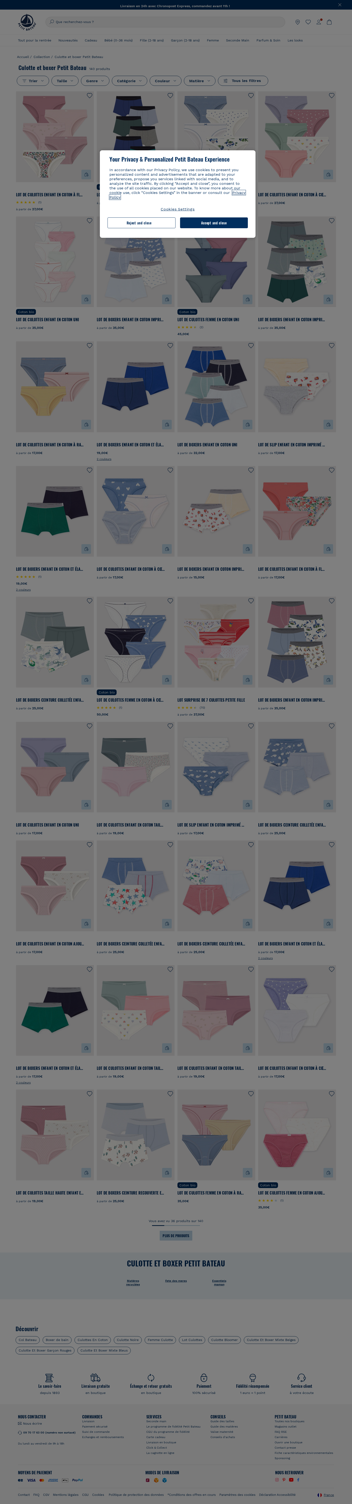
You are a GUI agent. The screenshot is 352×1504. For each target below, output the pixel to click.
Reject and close (139, 222)
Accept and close (214, 222)
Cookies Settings (178, 209)
